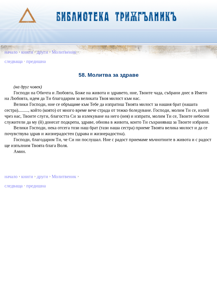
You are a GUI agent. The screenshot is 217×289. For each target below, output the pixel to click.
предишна (36, 61)
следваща (14, 61)
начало (11, 52)
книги (27, 52)
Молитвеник (64, 52)
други (42, 52)
